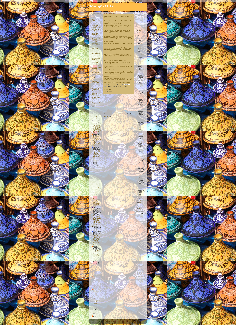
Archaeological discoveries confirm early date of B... (141, 96)
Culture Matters (96, 179)
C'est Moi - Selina (96, 316)
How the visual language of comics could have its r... (141, 106)
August (139, 43)
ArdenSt (122, 321)
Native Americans (123, 86)
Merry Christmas (96, 228)
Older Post (130, 114)
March (139, 51)
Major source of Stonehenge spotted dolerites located (141, 119)
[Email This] (124, 84)
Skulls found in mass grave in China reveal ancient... (141, 77)
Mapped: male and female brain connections (140, 72)
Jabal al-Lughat (96, 134)
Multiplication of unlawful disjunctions (96, 196)
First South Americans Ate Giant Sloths (141, 141)
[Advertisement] (118, 103)
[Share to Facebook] (127, 84)
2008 (138, 208)
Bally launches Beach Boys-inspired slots (97, 263)
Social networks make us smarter (141, 191)
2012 (138, 202)
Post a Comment (108, 91)
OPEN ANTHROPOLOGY (96, 208)
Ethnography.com (96, 162)
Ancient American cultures (112, 86)
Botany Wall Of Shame (95, 278)
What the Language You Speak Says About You (141, 68)
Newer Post (107, 114)
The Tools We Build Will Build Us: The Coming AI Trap (96, 181)
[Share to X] (126, 84)
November (140, 38)
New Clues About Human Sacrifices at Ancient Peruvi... (141, 145)
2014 (138, 35)
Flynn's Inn (95, 261)
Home (118, 114)
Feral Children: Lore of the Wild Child (140, 92)
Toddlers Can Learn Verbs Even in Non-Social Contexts (141, 187)
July (139, 45)
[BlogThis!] (125, 84)
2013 (138, 200)
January (139, 54)
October (139, 40)
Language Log (96, 194)
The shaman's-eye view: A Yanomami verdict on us (141, 156)
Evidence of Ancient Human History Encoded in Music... (141, 196)
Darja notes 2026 (96, 135)
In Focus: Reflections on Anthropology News (96, 290)
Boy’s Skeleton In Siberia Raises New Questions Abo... (141, 124)
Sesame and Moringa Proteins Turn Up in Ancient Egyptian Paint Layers (96, 123)
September (140, 41)
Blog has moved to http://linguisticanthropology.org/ (97, 249)
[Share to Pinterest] (129, 84)
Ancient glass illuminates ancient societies (140, 133)
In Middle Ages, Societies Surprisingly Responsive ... (141, 175)
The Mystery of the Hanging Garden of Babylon (140, 101)
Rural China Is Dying (140, 109)
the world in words (97, 231)
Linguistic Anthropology (96, 247)
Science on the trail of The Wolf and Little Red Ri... (141, 182)
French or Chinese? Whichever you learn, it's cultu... (141, 58)
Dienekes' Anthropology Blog (97, 227)
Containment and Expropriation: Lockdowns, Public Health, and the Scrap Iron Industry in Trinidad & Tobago (97, 212)
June (139, 46)
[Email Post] (122, 84)
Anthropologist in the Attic (101, 6)
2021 (138, 29)
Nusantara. (95, 108)
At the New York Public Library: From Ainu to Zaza (96, 233)
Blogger (130, 321)
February (140, 53)
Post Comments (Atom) (113, 116)
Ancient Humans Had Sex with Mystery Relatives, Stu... (141, 82)
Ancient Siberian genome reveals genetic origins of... (141, 129)
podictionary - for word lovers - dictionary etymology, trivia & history (97, 307)
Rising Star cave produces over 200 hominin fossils (141, 161)
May (139, 48)
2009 (138, 207)
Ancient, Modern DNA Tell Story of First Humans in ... (141, 170)
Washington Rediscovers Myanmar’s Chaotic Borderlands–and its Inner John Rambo (96, 165)
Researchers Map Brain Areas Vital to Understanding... (141, 113)
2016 (138, 32)
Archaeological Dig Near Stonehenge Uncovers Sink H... (141, 87)
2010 (138, 205)
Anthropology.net (96, 120)
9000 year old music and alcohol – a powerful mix (140, 63)
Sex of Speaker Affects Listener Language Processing (141, 151)
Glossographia (96, 147)
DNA (118, 86)
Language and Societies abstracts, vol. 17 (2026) (96, 149)
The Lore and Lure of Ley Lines (140, 137)
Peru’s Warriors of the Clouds (141, 178)
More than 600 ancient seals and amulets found (141, 165)
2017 (138, 30)
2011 (138, 203)
